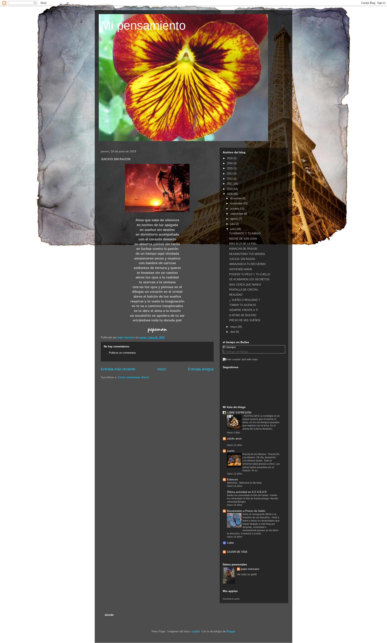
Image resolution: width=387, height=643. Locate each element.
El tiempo (229, 347)
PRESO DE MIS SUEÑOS (244, 320)
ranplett (195, 631)
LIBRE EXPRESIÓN (239, 412)
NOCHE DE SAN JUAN (243, 238)
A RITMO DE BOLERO (242, 315)
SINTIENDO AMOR (240, 269)
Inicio (161, 369)
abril (233, 331)
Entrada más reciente (118, 369)
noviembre (236, 203)
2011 (230, 183)
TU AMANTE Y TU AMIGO (245, 233)
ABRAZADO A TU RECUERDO (247, 264)
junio (233, 229)
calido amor (234, 438)
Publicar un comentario (122, 352)
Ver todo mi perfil (247, 574)
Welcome (232, 482)
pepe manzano (250, 568)
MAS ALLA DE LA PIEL (243, 243)
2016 (230, 163)
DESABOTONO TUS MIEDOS (247, 254)
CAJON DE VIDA (237, 551)
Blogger (230, 631)
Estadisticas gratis (231, 599)
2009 (230, 193)
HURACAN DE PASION (243, 248)
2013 (230, 173)
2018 (230, 158)
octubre (235, 208)
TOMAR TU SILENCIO (242, 304)
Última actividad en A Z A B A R (246, 491)
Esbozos (232, 479)
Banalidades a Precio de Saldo (246, 510)
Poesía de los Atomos (254, 454)
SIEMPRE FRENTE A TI (243, 310)
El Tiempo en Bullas (235, 351)
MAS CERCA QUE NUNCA (245, 284)
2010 (230, 188)
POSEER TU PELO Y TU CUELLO (249, 274)
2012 (230, 178)
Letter (230, 542)
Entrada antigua (201, 369)
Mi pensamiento (143, 25)
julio (233, 223)
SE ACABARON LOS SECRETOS (249, 279)
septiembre (237, 213)
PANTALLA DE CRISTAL (243, 289)
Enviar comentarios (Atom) (133, 377)
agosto (234, 218)
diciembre (236, 198)
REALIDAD (235, 294)
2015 (230, 168)
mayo (233, 326)
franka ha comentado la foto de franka (248, 495)
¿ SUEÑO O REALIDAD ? (244, 299)
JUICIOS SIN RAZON (242, 259)
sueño (231, 450)
